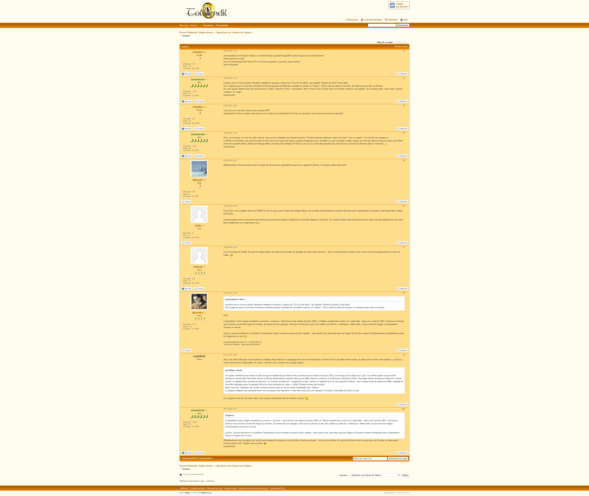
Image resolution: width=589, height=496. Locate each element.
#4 (404, 133)
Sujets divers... (207, 32)
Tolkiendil (184, 488)
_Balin (197, 225)
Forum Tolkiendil (188, 32)
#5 (404, 160)
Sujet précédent (189, 458)
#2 (404, 78)
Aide (405, 20)
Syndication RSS (277, 488)
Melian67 (198, 180)
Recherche (353, 20)
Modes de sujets (401, 46)
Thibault (197, 267)
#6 (404, 206)
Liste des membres (373, 20)
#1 (404, 51)
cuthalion (197, 52)
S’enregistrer (222, 25)
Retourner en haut (214, 488)
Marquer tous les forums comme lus (253, 488)
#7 (404, 247)
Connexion (208, 25)
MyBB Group (206, 493)
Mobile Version (230, 488)
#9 (404, 355)
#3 (404, 106)
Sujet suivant (205, 458)
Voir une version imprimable (193, 474)
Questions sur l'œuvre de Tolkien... (235, 32)
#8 (404, 293)
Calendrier (393, 20)
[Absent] (205, 313)
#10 (403, 409)
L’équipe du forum (197, 488)
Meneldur (197, 312)
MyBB (187, 493)
